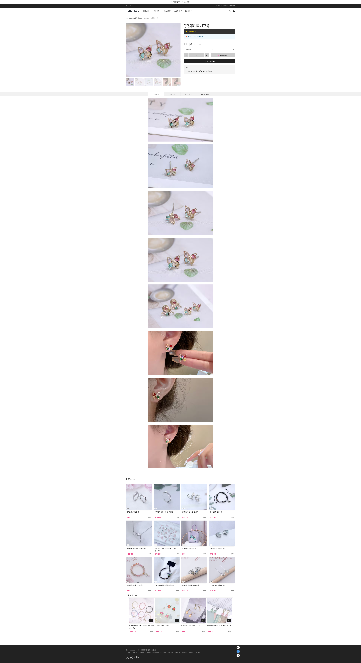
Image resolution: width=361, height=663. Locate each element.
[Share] (238, 651)
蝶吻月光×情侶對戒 (133, 512)
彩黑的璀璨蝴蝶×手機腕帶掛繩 (164, 585)
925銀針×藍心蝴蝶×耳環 (217, 548)
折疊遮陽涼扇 (192, 31)
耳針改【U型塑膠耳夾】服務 (196, 71)
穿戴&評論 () (205, 94)
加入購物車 (210, 61)
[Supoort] (238, 647)
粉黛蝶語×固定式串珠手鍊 (135, 585)
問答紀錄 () (188, 94)
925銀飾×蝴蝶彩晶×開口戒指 (191, 585)
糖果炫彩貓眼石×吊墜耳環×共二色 (219, 625)
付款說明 (163, 652)
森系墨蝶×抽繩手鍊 (216, 512)
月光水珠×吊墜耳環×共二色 (190, 625)
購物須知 (149, 652)
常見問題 (191, 652)
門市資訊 (128, 652)
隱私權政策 (156, 652)
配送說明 (170, 652)
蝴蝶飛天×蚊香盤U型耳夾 (190, 512)
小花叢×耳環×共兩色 (162, 625)
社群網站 (198, 652)
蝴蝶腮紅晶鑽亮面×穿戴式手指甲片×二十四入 (166, 550)
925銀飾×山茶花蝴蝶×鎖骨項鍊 (136, 548)
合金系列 (146, 18)
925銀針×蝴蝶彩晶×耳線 (217, 585)
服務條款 (142, 652)
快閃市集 (135, 652)
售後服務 (177, 652)
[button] (129, 50)
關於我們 (184, 652)
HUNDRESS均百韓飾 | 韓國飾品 (134, 18)
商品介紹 (156, 94)
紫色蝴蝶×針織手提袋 (189, 548)
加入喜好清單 (223, 55)
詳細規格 (172, 94)
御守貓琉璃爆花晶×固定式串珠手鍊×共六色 (141, 626)
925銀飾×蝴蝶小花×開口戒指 (164, 512)
